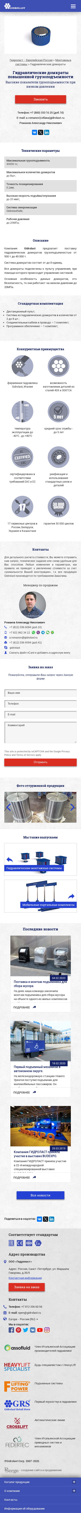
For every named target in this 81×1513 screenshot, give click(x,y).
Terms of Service (25, 754)
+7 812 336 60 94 (31, 1307)
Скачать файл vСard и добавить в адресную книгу (39, 652)
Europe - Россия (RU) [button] (22, 1319)
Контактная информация (25, 1278)
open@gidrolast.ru (29, 1313)
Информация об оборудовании (24, 1508)
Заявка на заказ (26, 1287)
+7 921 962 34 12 (19, 632)
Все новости (40, 1195)
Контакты (10, 1500)
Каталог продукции (16, 1482)
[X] (40, 132)
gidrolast (15, 647)
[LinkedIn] (46, 132)
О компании (12, 1491)
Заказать (40, 99)
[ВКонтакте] (34, 132)
